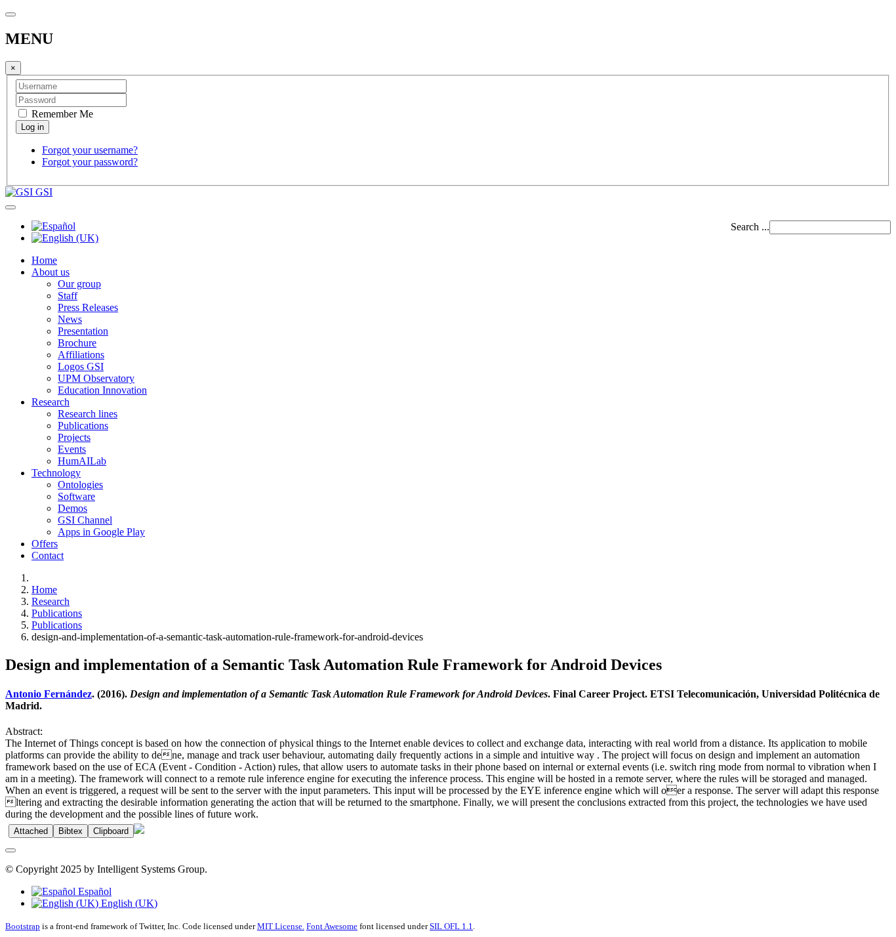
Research (50, 401)
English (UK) (127, 903)
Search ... (750, 226)
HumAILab (82, 461)
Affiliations (81, 354)
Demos (72, 508)
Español (93, 891)
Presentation (83, 331)
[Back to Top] (10, 850)
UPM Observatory (96, 378)
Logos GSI (81, 366)
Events (72, 449)
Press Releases (88, 307)
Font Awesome (331, 926)
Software (76, 496)
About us (50, 272)
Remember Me (61, 113)
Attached (31, 831)
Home (44, 260)
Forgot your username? (90, 150)
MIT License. (280, 926)
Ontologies (80, 484)
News (70, 319)
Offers (44, 543)
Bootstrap (22, 926)
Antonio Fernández (48, 693)
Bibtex (70, 831)
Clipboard (111, 831)
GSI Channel (85, 520)
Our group (79, 283)
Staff (67, 295)
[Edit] (139, 830)
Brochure (77, 342)
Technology (56, 472)
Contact (47, 555)
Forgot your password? (90, 161)
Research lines (87, 413)
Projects (74, 437)
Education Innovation (102, 390)
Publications (83, 425)
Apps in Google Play (101, 531)
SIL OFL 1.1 (451, 926)
